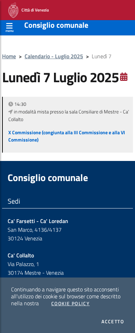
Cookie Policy (70, 303)
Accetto (112, 321)
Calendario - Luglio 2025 (54, 56)
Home (9, 56)
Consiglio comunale (56, 25)
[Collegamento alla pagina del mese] (123, 77)
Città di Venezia (33, 9)
